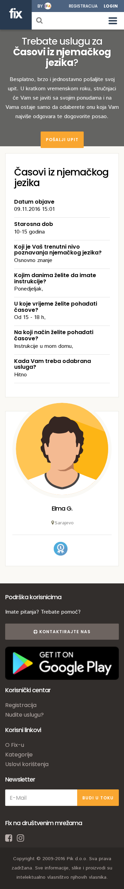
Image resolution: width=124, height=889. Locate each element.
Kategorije (19, 755)
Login (111, 6)
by (40, 6)
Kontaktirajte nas (64, 632)
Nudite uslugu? (24, 715)
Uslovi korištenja (27, 764)
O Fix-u (14, 745)
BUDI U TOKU (98, 798)
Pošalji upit (62, 140)
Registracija (83, 6)
